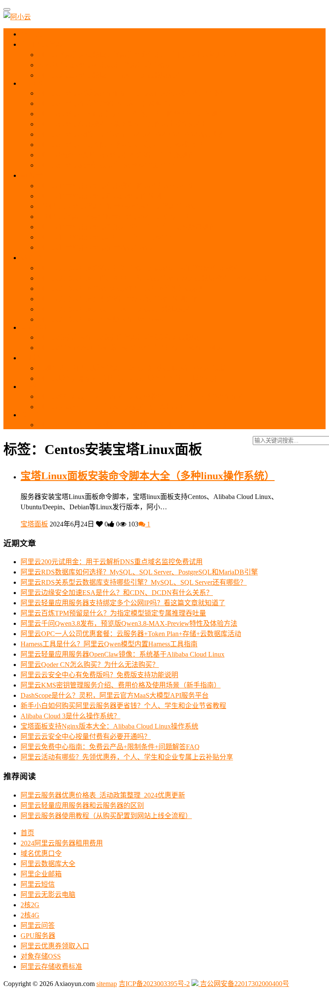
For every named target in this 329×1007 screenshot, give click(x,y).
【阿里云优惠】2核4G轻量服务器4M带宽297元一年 (115, 216)
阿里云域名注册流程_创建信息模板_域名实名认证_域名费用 (128, 378)
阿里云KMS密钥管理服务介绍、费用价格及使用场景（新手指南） (121, 685)
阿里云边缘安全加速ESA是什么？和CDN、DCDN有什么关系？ (117, 592)
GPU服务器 (38, 935)
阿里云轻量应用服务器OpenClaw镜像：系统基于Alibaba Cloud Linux (122, 654)
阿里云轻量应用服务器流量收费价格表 (96, 247)
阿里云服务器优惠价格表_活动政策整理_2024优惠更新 (103, 795)
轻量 (35, 175)
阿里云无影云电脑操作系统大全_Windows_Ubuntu (112, 319)
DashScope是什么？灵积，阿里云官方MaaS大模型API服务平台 (115, 695)
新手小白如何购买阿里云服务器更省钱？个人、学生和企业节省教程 (123, 705)
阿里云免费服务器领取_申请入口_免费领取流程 (110, 75)
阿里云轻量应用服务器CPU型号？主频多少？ (106, 237)
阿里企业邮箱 (41, 874)
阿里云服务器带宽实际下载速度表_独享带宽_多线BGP (120, 144)
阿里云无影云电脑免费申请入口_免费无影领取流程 (115, 309)
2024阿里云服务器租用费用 (62, 843)
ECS (35, 83)
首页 (34, 34)
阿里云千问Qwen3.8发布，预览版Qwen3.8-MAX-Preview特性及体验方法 (129, 623)
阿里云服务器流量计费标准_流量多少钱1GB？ (108, 165)
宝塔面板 (34, 524)
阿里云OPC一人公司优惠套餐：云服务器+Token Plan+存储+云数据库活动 (131, 633)
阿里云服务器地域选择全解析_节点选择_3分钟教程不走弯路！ (132, 93)
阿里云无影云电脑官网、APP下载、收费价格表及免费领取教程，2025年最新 (154, 278)
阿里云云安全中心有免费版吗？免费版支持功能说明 (99, 674)
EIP (33, 414)
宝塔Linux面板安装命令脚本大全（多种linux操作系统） (148, 475)
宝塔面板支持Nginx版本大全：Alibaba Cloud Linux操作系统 (109, 726)
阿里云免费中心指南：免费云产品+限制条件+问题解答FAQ (110, 746)
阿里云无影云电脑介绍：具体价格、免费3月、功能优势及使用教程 (139, 268)
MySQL (39, 327)
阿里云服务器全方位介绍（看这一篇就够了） (106, 103)
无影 (34, 257)
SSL (34, 386)
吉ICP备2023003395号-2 (154, 983)
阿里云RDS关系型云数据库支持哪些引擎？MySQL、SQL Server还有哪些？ (134, 582)
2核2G (30, 904)
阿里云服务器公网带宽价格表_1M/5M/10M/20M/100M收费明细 (131, 134)
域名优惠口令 (41, 853)
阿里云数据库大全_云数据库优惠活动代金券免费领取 (118, 337)
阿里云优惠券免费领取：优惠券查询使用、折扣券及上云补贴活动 (137, 54)
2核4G (30, 915)
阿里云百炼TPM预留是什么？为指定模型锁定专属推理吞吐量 (113, 613)
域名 (35, 358)
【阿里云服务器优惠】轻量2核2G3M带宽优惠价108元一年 (125, 206)
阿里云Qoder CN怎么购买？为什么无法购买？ (90, 664)
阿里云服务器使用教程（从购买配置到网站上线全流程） (123, 124)
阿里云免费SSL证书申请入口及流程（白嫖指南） (112, 406)
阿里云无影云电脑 (48, 894)
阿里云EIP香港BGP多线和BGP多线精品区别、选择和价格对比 (132, 424)
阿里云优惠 (44, 44)
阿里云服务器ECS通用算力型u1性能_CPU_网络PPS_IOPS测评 (131, 113)
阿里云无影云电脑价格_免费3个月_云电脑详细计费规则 (122, 288)
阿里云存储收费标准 (51, 966)
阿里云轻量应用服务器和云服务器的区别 (99, 196)
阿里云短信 (38, 884)
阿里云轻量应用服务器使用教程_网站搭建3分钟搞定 (116, 185)
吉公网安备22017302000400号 (243, 983)
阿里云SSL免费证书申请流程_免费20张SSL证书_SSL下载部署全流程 (141, 396)
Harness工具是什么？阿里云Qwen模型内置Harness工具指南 (109, 644)
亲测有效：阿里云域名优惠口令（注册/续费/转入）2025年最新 (132, 368)
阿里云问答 (38, 925)
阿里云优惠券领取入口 (55, 946)
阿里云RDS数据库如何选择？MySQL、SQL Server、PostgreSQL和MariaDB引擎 (139, 572)
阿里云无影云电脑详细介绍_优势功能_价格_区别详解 (118, 298)
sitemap (106, 983)
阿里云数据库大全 (48, 863)
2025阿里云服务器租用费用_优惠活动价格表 (104, 65)
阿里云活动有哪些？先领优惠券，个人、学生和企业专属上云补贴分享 (127, 757)
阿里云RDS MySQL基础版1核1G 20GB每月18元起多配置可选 (130, 347)
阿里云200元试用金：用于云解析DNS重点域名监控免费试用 (112, 561)
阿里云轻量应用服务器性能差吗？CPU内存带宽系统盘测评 (127, 226)
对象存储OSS (41, 956)
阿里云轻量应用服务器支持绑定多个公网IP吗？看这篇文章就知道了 (123, 603)
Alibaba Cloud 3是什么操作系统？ (70, 716)
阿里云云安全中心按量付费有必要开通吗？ (86, 736)
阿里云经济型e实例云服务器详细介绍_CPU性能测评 (116, 154)
